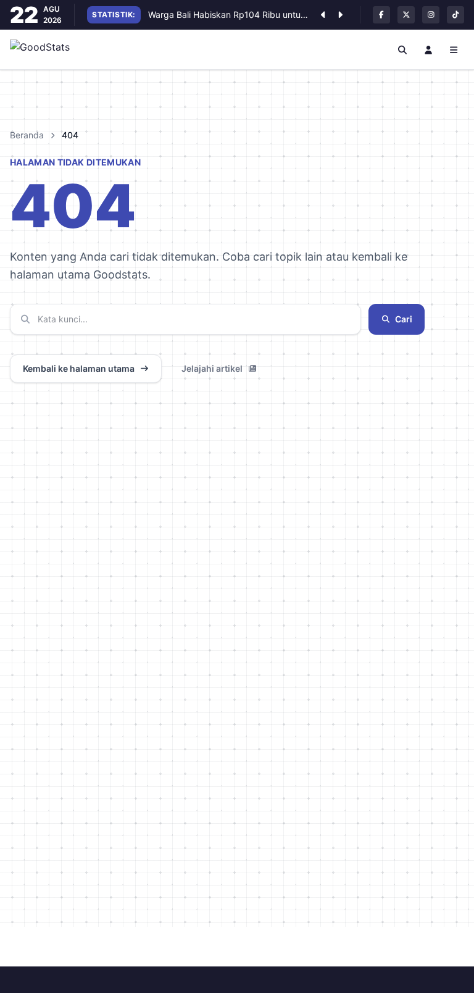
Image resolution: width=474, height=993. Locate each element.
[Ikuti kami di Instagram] (430, 14)
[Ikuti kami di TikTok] (455, 14)
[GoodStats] (46, 49)
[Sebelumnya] (322, 14)
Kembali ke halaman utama (79, 368)
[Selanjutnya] (340, 14)
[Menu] (454, 49)
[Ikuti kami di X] (406, 14)
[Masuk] (428, 49)
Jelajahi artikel (212, 368)
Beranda (27, 135)
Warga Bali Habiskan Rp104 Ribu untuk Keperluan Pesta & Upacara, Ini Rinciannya (228, 14)
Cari (403, 319)
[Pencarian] (403, 49)
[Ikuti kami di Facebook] (381, 14)
